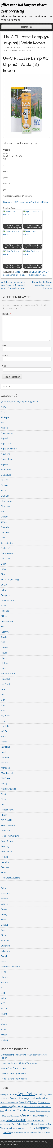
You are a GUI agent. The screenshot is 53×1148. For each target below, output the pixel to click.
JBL (3, 694)
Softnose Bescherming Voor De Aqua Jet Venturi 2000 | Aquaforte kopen (13, 285)
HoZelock (5, 679)
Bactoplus (6, 475)
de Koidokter (7, 543)
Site (4, 366)
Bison (3, 490)
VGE (3, 1003)
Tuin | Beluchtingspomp (37, 1124)
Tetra (3, 961)
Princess (5, 867)
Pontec (4, 857)
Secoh (4, 919)
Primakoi (5, 862)
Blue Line (5, 506)
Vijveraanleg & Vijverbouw (20, 1132)
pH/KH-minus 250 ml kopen (14, 1073)
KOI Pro (4, 731)
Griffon (4, 642)
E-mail (6, 355)
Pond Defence (8, 825)
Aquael (4, 438)
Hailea (4, 653)
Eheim (4, 574)
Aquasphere (6, 459)
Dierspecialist (7, 553)
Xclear (4, 1035)
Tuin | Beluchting (19, 1124)
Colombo (5, 527)
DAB (3, 537)
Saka (3, 888)
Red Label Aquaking (10, 878)
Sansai (4, 909)
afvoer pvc (4, 1095)
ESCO (4, 585)
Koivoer (32, 1111)
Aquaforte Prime (9, 449)
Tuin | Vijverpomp (37, 1128)
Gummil (4, 647)
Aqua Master (7, 433)
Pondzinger (6, 851)
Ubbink (4, 977)
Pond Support (7, 841)
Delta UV (5, 548)
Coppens (5, 532)
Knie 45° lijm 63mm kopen (13, 1068)
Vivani (4, 1014)
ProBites (5, 872)
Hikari (3, 668)
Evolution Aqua (8, 600)
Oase (3, 804)
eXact (4, 605)
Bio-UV (4, 480)
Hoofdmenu (26, 27)
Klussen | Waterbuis (17, 1110)
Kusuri (4, 742)
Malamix (5, 757)
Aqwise (4, 464)
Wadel (4, 1024)
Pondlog (5, 846)
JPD (3, 700)
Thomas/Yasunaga (10, 967)
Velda (17, 272)
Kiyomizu (5, 715)
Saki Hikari (6, 893)
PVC (46, 1116)
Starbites (5, 940)
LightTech (5, 747)
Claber (4, 522)
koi (5, 50)
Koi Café (5, 726)
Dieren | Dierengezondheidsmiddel (29, 1098)
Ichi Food (5, 684)
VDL (3, 987)
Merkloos (5, 768)
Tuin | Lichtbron (18, 1128)
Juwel (3, 705)
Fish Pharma (7, 621)
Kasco (4, 710)
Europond (5, 595)
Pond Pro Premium (10, 836)
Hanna (4, 658)
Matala (4, 762)
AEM (3, 412)
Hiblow (4, 663)
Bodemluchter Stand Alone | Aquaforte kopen (42, 285)
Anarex (4, 428)
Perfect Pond (7, 810)
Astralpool (6, 469)
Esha (3, 590)
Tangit (4, 956)
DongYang (6, 558)
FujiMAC (5, 632)
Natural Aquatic (8, 789)
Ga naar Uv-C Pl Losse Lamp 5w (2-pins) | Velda (25, 202)
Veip (3, 993)
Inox (3, 689)
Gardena (5, 637)
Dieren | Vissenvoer (9, 1102)
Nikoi (3, 794)
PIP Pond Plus (7, 820)
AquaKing (5, 454)
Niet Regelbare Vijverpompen (10, 1116)
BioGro (4, 485)
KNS (3, 721)
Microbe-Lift (7, 773)
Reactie (6, 314)
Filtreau (4, 616)
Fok (3, 626)
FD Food (5, 611)
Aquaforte (6, 443)
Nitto (3, 799)
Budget (4, 517)
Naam (5, 345)
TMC (3, 972)
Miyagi (4, 783)
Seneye (4, 925)
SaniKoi (4, 904)
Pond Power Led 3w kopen (14, 1079)
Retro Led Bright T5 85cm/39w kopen (19, 1063)
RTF (3, 883)
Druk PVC (24, 1102)
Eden (3, 564)
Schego (4, 914)
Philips (4, 815)
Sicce (3, 935)
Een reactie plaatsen (21, 50)
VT (2, 1019)
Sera (3, 930)
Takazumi (5, 951)
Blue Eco (5, 496)
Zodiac (4, 1040)
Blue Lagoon (7, 501)
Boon (3, 511)
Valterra (4, 982)
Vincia (4, 1008)
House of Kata (8, 674)
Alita (3, 422)
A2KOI (4, 407)
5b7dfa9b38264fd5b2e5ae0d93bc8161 (20, 401)
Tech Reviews (13, 1144)
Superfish (5, 946)
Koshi (3, 736)
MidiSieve (5, 778)
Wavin (4, 1029)
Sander (4, 898)
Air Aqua (5, 417)
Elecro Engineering (10, 579)
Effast (3, 569)
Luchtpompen (45, 1111)
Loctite (4, 752)
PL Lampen (35, 272)
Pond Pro (5, 830)
